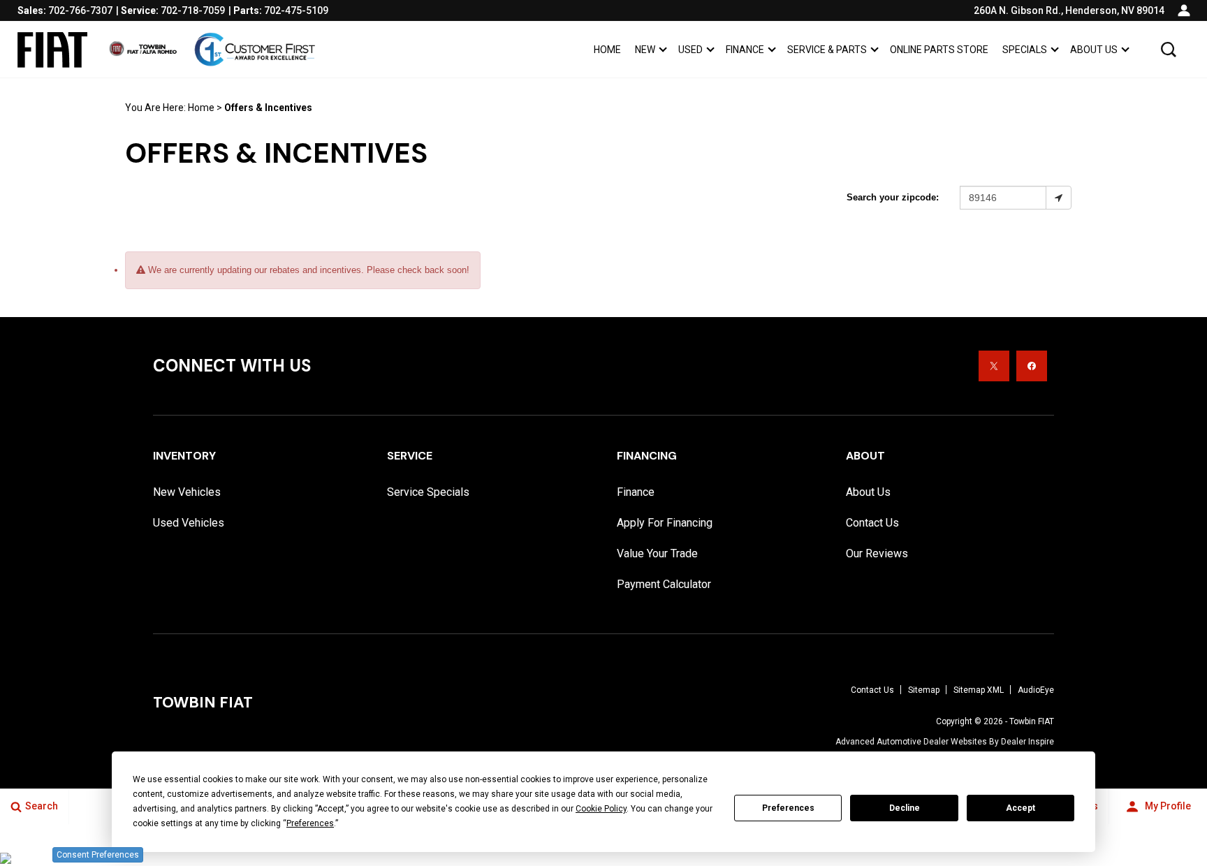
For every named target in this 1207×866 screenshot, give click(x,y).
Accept (1020, 808)
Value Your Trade (657, 553)
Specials (1024, 49)
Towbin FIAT (1031, 721)
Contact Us (872, 522)
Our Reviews (877, 553)
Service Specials (428, 492)
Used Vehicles (188, 522)
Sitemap (923, 690)
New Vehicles (187, 492)
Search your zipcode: (893, 197)
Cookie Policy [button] (601, 809)
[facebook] (1031, 366)
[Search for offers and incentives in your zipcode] (1058, 198)
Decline (904, 808)
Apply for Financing (664, 522)
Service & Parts (827, 49)
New (645, 49)
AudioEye (1036, 690)
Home (607, 49)
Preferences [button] (310, 823)
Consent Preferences (98, 855)
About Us (1094, 49)
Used (690, 49)
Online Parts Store (939, 49)
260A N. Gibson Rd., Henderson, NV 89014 (1069, 10)
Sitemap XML (978, 690)
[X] (994, 366)
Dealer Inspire (1027, 742)
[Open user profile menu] (1184, 10)
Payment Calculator (664, 584)
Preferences (788, 808)
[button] (1169, 50)
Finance (745, 49)
